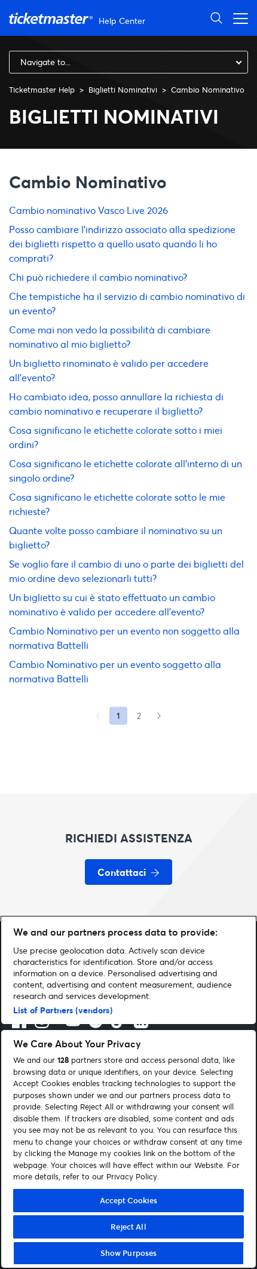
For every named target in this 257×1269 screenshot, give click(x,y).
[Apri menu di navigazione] (237, 17)
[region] (128, 1092)
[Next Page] (159, 716)
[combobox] (128, 62)
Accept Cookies (129, 1200)
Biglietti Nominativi (122, 89)
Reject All (128, 1226)
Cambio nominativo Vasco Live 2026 (88, 210)
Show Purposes (128, 1252)
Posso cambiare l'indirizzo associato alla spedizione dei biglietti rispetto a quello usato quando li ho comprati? (122, 243)
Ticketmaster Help (42, 89)
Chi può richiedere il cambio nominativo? (98, 277)
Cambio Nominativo (207, 89)
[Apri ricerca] (216, 17)
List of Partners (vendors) (62, 1010)
